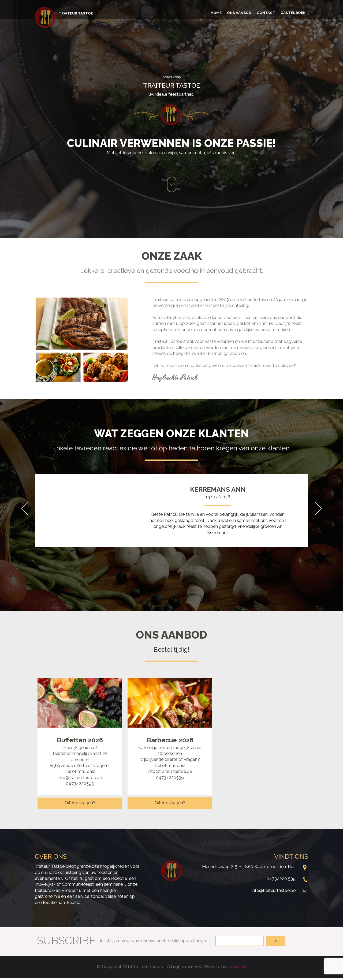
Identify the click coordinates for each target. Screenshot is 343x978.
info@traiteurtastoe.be (274, 890)
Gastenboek (293, 12)
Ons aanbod (239, 12)
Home (216, 12)
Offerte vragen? (80, 802)
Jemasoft (237, 966)
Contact (266, 12)
